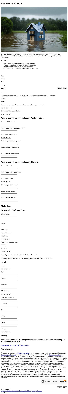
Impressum (4, 391)
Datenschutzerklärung (25, 391)
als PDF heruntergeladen (23, 353)
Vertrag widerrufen (37, 391)
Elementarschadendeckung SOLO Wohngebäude (14, 95)
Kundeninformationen (55, 355)
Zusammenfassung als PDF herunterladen (15, 345)
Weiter (65, 88)
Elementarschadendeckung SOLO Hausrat (43, 95)
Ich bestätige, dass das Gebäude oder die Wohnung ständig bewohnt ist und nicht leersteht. (26, 258)
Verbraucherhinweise (13, 391)
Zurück (60, 88)
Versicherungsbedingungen (8, 355)
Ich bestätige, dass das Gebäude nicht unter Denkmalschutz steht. (19, 255)
